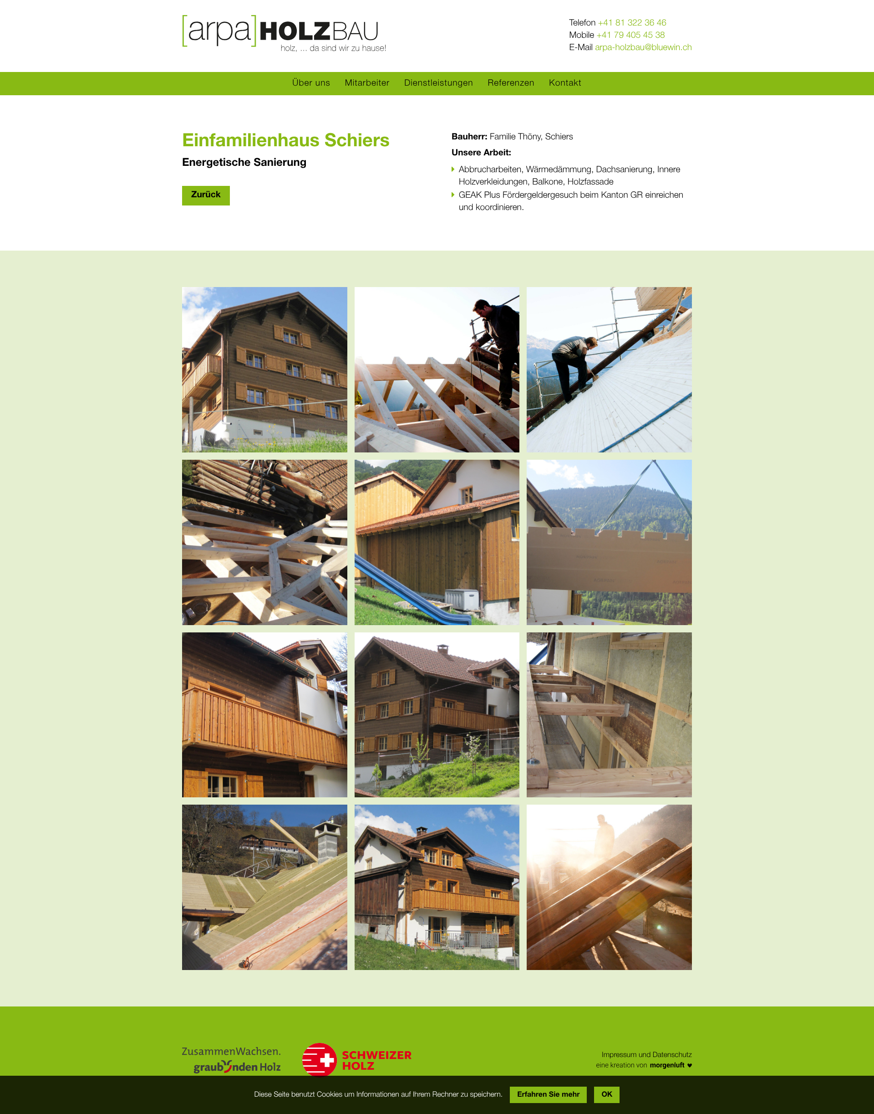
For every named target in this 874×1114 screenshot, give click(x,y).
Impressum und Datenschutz (647, 1055)
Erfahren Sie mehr (548, 1095)
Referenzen (511, 83)
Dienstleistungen (438, 83)
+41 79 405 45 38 (631, 35)
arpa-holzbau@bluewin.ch (643, 48)
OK (606, 1095)
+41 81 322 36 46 (632, 23)
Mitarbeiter (367, 83)
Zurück (206, 195)
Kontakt (565, 83)
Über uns (311, 83)
